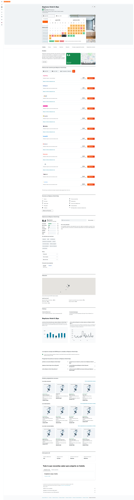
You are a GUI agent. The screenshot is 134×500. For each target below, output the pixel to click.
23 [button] (65, 33)
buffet (48, 239)
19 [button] (55, 33)
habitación (44, 239)
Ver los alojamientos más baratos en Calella (88, 403)
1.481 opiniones (51, 9)
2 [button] (65, 25)
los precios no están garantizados (65, 485)
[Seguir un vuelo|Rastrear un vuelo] (1, 14)
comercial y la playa (46, 243)
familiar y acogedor (53, 243)
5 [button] (81, 25)
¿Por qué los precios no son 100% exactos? (51, 492)
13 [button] (57, 30)
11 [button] (52, 30)
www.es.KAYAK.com (45, 497)
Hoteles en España (61, 497)
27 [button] (57, 35)
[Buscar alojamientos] (1, 7)
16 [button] (65, 30)
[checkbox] (47, 266)
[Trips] (1, 20)
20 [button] (57, 33)
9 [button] (65, 28)
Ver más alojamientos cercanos (90, 381)
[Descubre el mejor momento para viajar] (1, 17)
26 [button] (55, 35)
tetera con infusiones (53, 246)
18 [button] (52, 33)
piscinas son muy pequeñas (47, 241)
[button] (2, 1)
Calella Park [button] (58, 393)
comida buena (52, 239)
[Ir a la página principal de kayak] (7, 1)
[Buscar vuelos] (1, 5)
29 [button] (62, 35)
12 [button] (55, 30)
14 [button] (60, 30)
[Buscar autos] (1, 9)
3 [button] (76, 25)
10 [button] (50, 30)
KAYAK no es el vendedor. (47, 488)
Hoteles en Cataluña (68, 497)
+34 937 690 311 (45, 12)
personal (54, 241)
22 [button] (62, 33)
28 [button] (60, 35)
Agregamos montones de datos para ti (50, 490)
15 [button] (62, 30)
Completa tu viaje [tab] (47, 469)
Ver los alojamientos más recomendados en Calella (87, 425)
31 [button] (50, 38)
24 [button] (50, 35)
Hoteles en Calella (47, 476)
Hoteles (50, 497)
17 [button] (50, 33)
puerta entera (45, 248)
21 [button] (60, 33)
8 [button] (71, 28)
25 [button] (52, 35)
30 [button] (65, 35)
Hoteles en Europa (55, 497)
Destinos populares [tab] (55, 469)
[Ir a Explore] (1, 12)
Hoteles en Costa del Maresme (77, 497)
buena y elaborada (45, 246)
